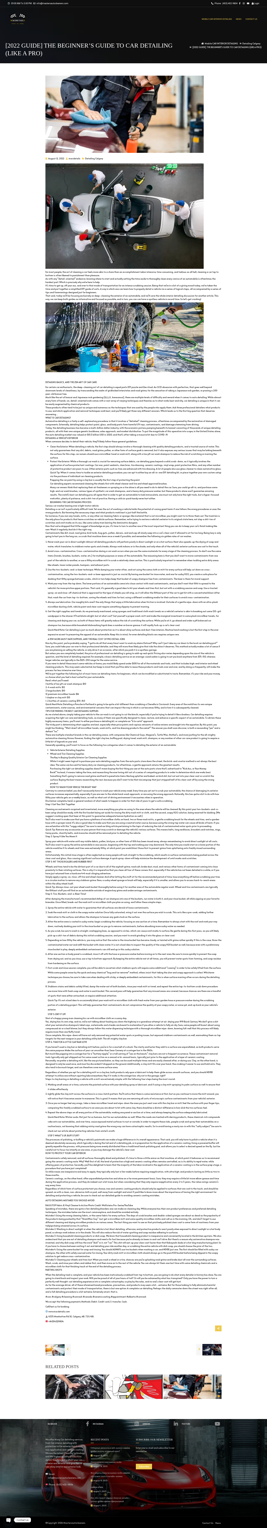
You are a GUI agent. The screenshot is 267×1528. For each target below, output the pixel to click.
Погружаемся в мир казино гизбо (106, 1462)
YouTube (186, 1424)
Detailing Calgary (94, 158)
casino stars (97, 1487)
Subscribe (144, 1466)
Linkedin (146, 1424)
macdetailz (74, 158)
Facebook (52, 1424)
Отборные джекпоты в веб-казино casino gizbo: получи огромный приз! (110, 1449)
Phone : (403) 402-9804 (225, 3)
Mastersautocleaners (74, 1522)
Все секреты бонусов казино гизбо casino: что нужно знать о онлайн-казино (110, 1474)
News (218, 1523)
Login (256, 3)
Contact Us (207, 1523)
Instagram (98, 1424)
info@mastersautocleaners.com (52, 3)
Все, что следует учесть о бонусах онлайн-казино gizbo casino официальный (110, 1499)
